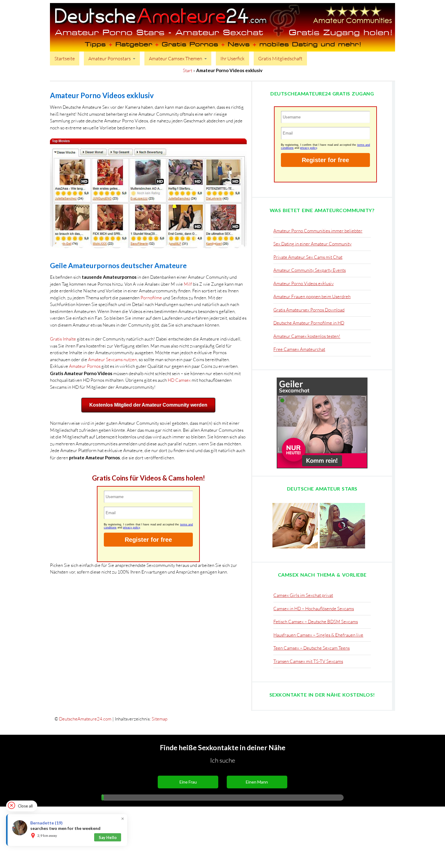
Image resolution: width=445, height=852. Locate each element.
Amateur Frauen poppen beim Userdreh (312, 296)
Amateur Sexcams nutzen (112, 359)
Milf (188, 284)
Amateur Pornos (85, 366)
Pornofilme (151, 298)
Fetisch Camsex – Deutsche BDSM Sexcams (315, 621)
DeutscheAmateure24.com (85, 719)
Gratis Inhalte (63, 339)
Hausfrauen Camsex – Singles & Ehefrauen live (318, 635)
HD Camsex (179, 380)
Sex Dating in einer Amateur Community (312, 244)
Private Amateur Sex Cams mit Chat (307, 257)
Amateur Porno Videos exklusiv (303, 283)
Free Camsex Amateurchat (299, 349)
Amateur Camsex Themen (175, 58)
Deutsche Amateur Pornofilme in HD (308, 323)
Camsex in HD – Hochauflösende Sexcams (313, 608)
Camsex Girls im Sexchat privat (303, 595)
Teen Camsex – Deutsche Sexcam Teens (311, 648)
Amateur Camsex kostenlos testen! (306, 336)
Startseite (64, 58)
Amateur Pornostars (109, 58)
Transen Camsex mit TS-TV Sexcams (308, 661)
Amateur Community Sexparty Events (309, 270)
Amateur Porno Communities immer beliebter (317, 231)
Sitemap (159, 719)
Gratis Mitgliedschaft (280, 58)
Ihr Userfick (232, 58)
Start (187, 70)
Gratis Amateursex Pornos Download (308, 310)
